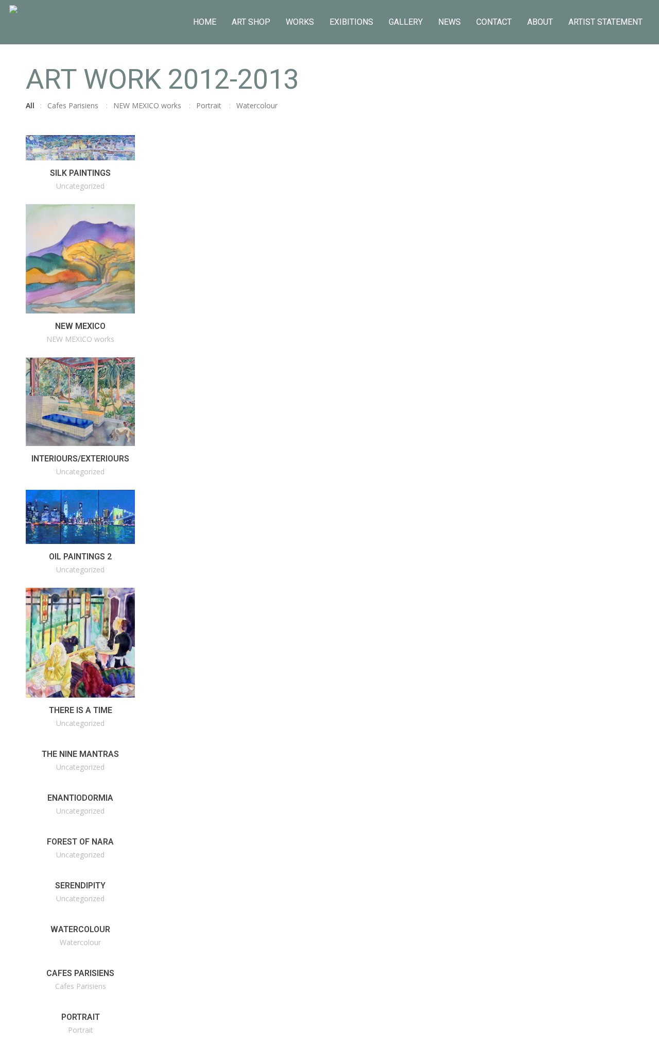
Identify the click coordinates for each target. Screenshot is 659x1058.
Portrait (208, 105)
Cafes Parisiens (72, 105)
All (30, 105)
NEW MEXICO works (147, 105)
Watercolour (257, 105)
